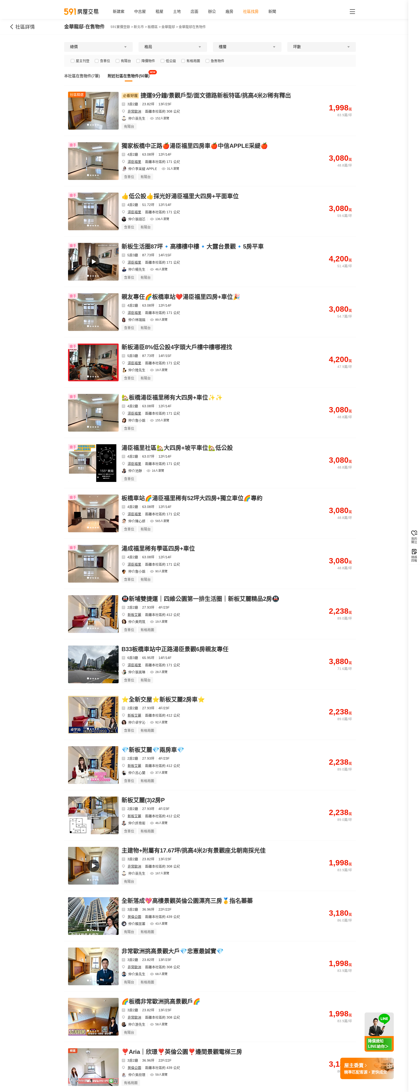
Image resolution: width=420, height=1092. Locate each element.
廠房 (229, 11)
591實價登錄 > (122, 27)
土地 (177, 11)
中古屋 (140, 11)
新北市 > (140, 27)
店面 (194, 11)
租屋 (159, 11)
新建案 (118, 11)
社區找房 (251, 11)
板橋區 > (154, 27)
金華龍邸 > (169, 27)
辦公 (212, 11)
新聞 (272, 11)
